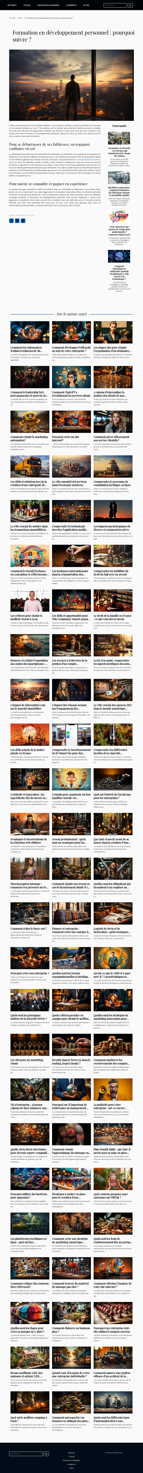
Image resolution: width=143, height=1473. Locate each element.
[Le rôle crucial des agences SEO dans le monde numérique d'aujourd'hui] (113, 690)
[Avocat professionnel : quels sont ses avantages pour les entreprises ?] (71, 824)
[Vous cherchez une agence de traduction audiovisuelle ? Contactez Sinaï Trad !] (119, 217)
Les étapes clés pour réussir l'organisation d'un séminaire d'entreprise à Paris (111, 351)
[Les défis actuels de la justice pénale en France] (30, 734)
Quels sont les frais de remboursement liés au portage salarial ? (113, 1242)
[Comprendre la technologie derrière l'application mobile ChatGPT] (71, 511)
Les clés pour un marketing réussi (27, 1061)
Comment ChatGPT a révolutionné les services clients (71, 393)
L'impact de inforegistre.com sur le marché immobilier (28, 706)
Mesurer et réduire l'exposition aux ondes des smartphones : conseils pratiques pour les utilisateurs (29, 665)
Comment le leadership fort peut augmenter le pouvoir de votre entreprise (28, 395)
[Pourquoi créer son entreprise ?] (30, 958)
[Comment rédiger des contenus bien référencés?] (30, 1268)
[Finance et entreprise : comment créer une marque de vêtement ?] (71, 913)
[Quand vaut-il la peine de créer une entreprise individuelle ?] (71, 1358)
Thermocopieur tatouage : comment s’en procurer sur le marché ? (28, 887)
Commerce (71, 5)
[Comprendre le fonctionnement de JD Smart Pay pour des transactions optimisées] (71, 734)
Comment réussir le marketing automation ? (29, 438)
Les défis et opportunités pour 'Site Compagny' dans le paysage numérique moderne (71, 619)
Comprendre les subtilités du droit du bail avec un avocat (111, 572)
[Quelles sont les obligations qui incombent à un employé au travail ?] (113, 869)
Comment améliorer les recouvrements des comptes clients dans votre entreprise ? (112, 1063)
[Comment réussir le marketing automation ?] (30, 422)
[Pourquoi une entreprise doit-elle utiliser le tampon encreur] (113, 1313)
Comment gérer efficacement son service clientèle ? (111, 438)
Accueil (12, 18)
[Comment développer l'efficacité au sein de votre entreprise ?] (71, 332)
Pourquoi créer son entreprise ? (30, 973)
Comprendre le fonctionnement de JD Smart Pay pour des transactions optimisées (71, 753)
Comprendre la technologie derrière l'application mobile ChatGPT (69, 529)
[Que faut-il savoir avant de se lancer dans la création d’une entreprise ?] (113, 824)
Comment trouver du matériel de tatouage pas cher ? (70, 1285)
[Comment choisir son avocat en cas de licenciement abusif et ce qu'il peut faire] (71, 869)
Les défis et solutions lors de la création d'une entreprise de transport (29, 485)
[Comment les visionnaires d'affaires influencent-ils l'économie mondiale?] (30, 332)
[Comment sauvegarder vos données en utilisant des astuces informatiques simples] (71, 1402)
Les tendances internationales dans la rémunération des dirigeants (70, 574)
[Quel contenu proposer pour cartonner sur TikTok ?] (113, 1179)
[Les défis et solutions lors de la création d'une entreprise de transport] (30, 466)
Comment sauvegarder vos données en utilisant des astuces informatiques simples (71, 1421)
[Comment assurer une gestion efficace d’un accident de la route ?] (113, 1358)
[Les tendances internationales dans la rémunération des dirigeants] (71, 556)
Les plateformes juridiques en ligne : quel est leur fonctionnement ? (28, 1242)
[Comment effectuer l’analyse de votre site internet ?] (113, 1268)
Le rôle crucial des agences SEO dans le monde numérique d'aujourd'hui (113, 708)
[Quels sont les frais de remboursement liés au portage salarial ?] (113, 1223)
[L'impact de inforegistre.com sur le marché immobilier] (30, 690)
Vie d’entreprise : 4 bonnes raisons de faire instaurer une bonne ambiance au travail (29, 1108)
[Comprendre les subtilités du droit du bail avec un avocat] (113, 556)
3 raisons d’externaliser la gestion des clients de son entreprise (109, 395)
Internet (12, 5)
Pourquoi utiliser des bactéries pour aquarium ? (29, 1195)
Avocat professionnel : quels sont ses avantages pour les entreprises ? (69, 842)
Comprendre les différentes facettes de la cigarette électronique (110, 753)
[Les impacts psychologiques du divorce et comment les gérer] (113, 511)
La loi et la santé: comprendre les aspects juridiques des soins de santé (112, 664)
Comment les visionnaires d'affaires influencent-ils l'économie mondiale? (26, 351)
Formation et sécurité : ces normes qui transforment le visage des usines (119, 152)
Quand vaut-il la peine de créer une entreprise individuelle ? (71, 1374)
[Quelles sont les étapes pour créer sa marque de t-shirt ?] (30, 1313)
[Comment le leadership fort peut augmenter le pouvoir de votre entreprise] (30, 377)
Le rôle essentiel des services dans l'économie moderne (69, 483)
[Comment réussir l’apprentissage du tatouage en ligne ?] (71, 1134)
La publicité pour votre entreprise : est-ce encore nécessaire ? (109, 1108)
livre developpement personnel (87, 160)
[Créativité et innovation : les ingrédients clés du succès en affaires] (30, 779)
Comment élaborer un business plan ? (71, 1329)
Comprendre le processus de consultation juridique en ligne (112, 483)
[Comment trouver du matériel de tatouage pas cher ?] (71, 1268)
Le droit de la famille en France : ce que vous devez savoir (112, 617)
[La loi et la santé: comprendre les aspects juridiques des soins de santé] (113, 645)
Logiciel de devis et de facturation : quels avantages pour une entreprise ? (111, 932)
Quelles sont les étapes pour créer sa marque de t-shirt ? (27, 1329)
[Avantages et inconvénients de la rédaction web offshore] (30, 824)
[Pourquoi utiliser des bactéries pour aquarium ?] (30, 1179)
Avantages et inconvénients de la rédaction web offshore (29, 840)
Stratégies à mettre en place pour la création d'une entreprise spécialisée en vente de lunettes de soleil (70, 1199)
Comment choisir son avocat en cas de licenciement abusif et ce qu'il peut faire (71, 887)
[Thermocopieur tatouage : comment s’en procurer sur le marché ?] (30, 869)
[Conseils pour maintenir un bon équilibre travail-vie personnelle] (71, 779)
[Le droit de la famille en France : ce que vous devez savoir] (113, 600)
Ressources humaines (48, 5)
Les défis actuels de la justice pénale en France (27, 751)
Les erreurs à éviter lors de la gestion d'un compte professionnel (69, 664)
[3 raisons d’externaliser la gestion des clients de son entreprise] (113, 377)
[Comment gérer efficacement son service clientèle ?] (113, 422)
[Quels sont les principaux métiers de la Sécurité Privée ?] (30, 1000)
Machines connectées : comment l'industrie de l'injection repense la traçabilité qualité (119, 191)
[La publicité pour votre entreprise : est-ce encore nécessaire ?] (113, 1089)
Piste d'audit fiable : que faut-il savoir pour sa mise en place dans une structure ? (112, 1152)
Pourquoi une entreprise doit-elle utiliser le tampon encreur (112, 1329)
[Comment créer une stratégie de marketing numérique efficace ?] (71, 1223)
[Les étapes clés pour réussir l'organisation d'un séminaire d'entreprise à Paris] (113, 332)
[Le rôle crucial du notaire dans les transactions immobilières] (30, 511)
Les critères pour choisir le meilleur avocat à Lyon (26, 617)
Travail (27, 5)
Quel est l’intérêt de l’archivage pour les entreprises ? (112, 796)
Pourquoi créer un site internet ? (65, 438)
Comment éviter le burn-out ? (29, 928)
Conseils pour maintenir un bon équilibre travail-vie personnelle (71, 798)
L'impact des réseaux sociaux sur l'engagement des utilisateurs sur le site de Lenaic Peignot (71, 710)
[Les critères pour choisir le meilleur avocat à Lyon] (30, 600)
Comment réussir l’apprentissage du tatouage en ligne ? (70, 1152)
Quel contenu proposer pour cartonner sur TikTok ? (111, 1195)
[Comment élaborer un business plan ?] (71, 1313)
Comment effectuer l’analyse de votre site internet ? (112, 1285)
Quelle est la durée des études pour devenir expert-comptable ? (29, 1152)
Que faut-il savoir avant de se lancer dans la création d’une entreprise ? (111, 842)
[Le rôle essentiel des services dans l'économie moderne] (71, 466)
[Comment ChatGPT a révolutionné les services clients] (71, 377)
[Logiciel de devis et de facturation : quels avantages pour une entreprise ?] (113, 913)
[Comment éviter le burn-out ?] (30, 913)
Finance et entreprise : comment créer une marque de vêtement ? (71, 932)
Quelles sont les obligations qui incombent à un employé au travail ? (112, 887)
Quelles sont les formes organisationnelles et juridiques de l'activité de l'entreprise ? (71, 976)
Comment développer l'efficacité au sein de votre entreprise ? (71, 349)
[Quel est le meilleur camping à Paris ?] (30, 1402)
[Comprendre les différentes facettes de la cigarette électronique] (113, 734)
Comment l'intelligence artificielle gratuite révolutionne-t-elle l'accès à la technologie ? (119, 272)
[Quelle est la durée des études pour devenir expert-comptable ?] (30, 1134)
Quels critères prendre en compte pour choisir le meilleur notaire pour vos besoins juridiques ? (71, 1020)
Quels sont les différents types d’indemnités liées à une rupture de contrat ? (111, 1421)
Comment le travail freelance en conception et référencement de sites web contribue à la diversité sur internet (30, 576)
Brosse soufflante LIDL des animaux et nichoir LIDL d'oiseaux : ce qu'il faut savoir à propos (29, 1378)
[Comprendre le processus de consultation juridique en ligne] (113, 466)
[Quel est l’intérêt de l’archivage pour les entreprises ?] (113, 779)
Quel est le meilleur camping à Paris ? (29, 1419)
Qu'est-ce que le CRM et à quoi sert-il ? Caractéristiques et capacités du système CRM (112, 976)
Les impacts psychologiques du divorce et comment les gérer (112, 527)
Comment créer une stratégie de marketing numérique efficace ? (70, 1242)
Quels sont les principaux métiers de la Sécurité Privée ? (29, 1016)
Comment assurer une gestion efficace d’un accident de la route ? (112, 1376)
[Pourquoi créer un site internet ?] (71, 422)
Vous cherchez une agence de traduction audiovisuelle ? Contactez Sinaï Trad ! (119, 230)
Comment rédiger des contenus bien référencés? (30, 1285)
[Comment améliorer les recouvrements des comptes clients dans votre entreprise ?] (113, 1045)
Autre (86, 5)
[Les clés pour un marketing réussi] (30, 1045)
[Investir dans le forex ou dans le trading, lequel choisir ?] (71, 1045)
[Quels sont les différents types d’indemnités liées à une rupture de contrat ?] (113, 1402)
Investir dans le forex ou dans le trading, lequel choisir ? (71, 1061)
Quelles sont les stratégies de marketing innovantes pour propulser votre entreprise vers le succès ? (112, 1020)
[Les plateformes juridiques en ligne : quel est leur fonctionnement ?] (30, 1223)
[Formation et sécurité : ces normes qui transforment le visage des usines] (119, 138)
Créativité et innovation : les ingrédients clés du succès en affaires (28, 798)
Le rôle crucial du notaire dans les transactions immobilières (29, 527)
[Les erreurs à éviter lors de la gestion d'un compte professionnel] (71, 645)
